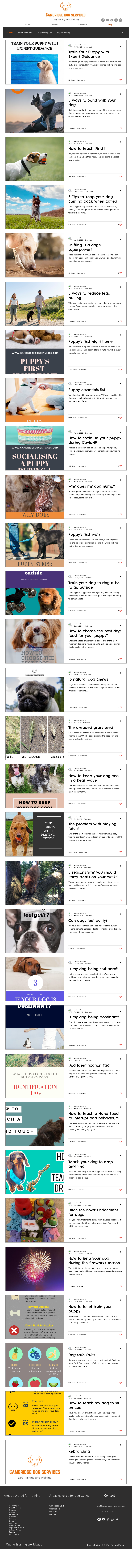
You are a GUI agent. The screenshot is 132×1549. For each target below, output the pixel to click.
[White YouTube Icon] (103, 1519)
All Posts (9, 32)
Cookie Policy (93, 1545)
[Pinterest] (120, 20)
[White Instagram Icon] (112, 1519)
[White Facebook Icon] (108, 1519)
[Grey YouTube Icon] (107, 20)
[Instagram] (116, 20)
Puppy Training (63, 32)
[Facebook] (111, 20)
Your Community (25, 32)
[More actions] (121, 45)
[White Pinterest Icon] (116, 1519)
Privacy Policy (117, 1545)
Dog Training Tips (44, 32)
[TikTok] (103, 20)
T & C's (105, 1545)
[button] (54, 25)
